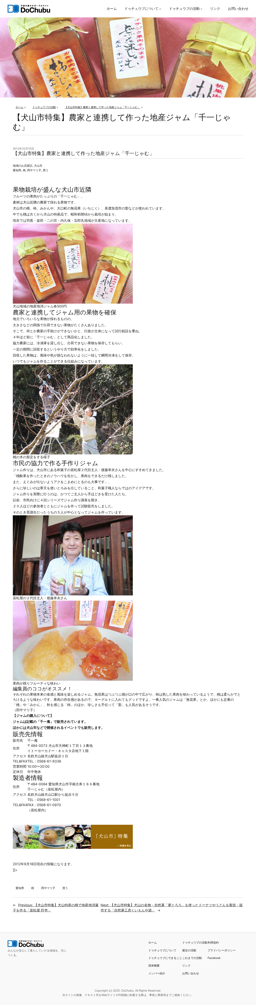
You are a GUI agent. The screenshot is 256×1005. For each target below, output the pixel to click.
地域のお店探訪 (22, 165)
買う (45, 170)
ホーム (152, 942)
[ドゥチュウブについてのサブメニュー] (160, 9)
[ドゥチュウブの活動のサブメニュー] (201, 9)
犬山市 (38, 165)
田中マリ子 (34, 170)
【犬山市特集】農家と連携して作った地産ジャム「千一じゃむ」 (83, 153)
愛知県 (17, 170)
